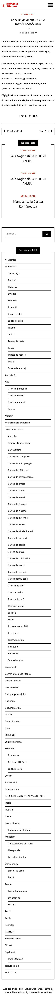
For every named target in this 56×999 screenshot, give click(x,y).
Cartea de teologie (17, 572)
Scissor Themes (12, 992)
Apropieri (13, 436)
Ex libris (12, 613)
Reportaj (9, 925)
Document (10, 701)
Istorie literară (12, 823)
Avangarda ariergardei (19, 443)
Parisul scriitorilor (17, 857)
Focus (11, 620)
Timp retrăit (11, 972)
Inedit (8, 803)
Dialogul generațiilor (15, 694)
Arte (7, 382)
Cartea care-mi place (19, 457)
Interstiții (12, 307)
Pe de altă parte (16, 341)
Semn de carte (15, 660)
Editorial (12, 300)
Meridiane (10, 837)
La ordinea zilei (15, 321)
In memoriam (12, 789)
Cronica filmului (16, 396)
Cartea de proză (16, 552)
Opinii (11, 334)
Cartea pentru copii (18, 579)
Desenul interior (16, 606)
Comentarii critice (14, 429)
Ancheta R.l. (11, 375)
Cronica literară (16, 599)
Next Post (44, 131)
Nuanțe (11, 328)
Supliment (10, 952)
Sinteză (8, 945)
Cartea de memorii (17, 538)
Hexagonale (14, 850)
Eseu (7, 728)
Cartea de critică (16, 484)
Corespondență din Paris (20, 844)
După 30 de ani (15, 959)
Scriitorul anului (13, 939)
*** (28, 29)
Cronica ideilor (15, 592)
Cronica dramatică (17, 389)
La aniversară (15, 769)
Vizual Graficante (33, 989)
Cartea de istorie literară (20, 531)
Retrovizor (13, 653)
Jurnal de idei (15, 314)
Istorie (8, 816)
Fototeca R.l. (11, 782)
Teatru (11, 409)
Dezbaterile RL (12, 687)
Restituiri (9, 932)
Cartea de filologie (17, 504)
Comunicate (28, 14)
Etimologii (10, 735)
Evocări (8, 776)
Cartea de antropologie (20, 463)
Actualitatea (11, 266)
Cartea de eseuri (16, 497)
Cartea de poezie (16, 545)
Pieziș (11, 348)
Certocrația (14, 273)
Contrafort (13, 280)
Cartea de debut (16, 490)
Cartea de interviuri (18, 518)
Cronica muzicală (17, 402)
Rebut (11, 877)
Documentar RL (13, 708)
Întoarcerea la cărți (18, 626)
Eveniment (10, 748)
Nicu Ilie (19, 989)
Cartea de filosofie (17, 511)
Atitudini (9, 416)
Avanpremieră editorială (17, 423)
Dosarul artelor (12, 721)
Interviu (9, 810)
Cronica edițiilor (16, 586)
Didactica (13, 287)
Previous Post (14, 131)
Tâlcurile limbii (12, 966)
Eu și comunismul (14, 742)
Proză (8, 911)
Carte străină (14, 450)
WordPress (46, 992)
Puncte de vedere (17, 355)
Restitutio (13, 647)
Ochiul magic (11, 864)
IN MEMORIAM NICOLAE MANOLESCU (24, 796)
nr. (36, 33)
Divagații (12, 294)
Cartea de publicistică (19, 558)
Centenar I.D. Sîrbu (17, 762)
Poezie (8, 884)
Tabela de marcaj (17, 368)
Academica (10, 260)
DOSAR (8, 715)
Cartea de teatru (16, 565)
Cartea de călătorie (18, 470)
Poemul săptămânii (18, 891)
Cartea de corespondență (21, 477)
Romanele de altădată (19, 830)
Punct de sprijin (16, 640)
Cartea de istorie (16, 524)
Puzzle (11, 362)
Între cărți (13, 633)
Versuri (11, 905)
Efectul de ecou (16, 871)
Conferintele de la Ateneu (18, 674)
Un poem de (14, 898)
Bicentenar (13, 755)
